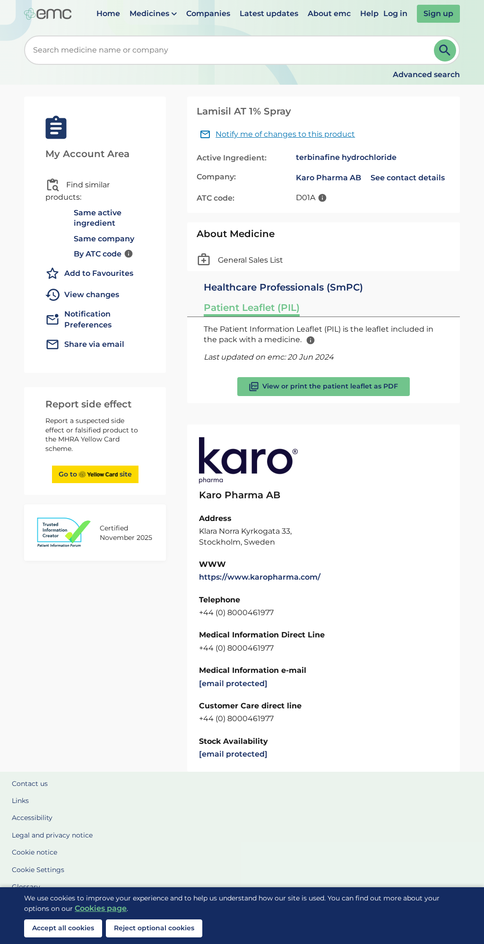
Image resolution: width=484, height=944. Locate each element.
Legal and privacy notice (52, 835)
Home (108, 13)
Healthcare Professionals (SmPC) (283, 287)
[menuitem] (108, 14)
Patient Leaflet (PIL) (252, 307)
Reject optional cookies (154, 928)
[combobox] (231, 50)
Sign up (438, 13)
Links (20, 800)
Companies (208, 13)
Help (369, 13)
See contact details (408, 177)
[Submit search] (445, 50)
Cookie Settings (38, 869)
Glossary (26, 886)
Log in (395, 13)
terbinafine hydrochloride (346, 157)
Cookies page (101, 908)
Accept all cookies (63, 928)
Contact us (30, 783)
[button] (153, 14)
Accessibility (32, 817)
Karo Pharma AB (328, 177)
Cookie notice (34, 852)
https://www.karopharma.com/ (259, 577)
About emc (329, 13)
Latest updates (269, 13)
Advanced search (426, 74)
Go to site (95, 474)
